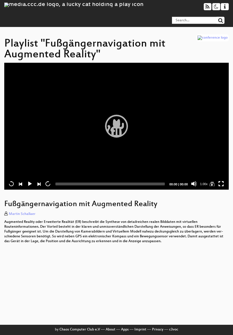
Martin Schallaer (22, 214)
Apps (125, 330)
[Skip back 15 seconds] (11, 183)
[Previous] (20, 183)
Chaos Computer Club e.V (79, 330)
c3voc (173, 330)
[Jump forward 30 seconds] (47, 183)
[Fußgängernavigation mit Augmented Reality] (212, 183)
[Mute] (193, 183)
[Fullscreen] (221, 183)
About (110, 330)
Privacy (157, 330)
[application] (116, 126)
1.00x (204, 184)
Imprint (140, 330)
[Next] (38, 183)
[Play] (116, 126)
